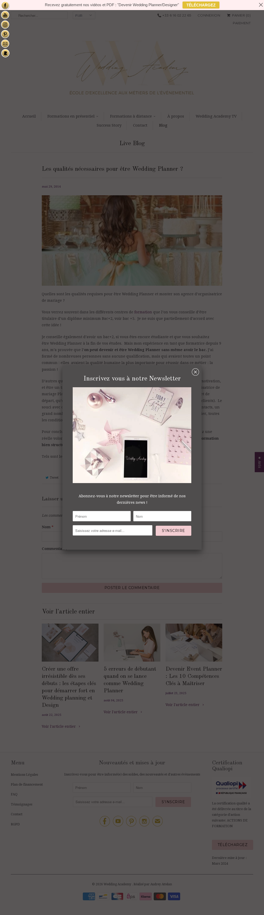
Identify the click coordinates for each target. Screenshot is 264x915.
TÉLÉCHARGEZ (201, 5)
